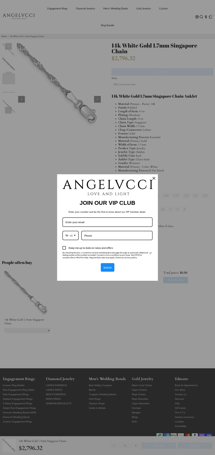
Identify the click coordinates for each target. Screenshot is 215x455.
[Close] (154, 178)
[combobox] (70, 235)
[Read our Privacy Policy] (150, 253)
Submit (107, 267)
